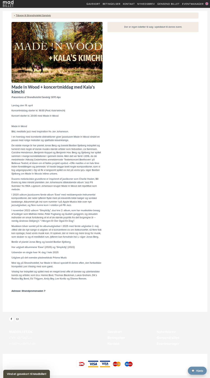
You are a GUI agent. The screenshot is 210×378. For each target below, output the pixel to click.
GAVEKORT (93, 3)
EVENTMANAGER (193, 3)
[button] (26, 374)
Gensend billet (168, 338)
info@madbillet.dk (22, 344)
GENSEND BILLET (168, 3)
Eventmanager (168, 344)
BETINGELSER (111, 3)
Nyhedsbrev (166, 332)
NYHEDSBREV (146, 3)
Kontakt (113, 344)
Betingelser (116, 338)
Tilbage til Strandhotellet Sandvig (33, 15)
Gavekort (114, 332)
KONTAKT (129, 3)
